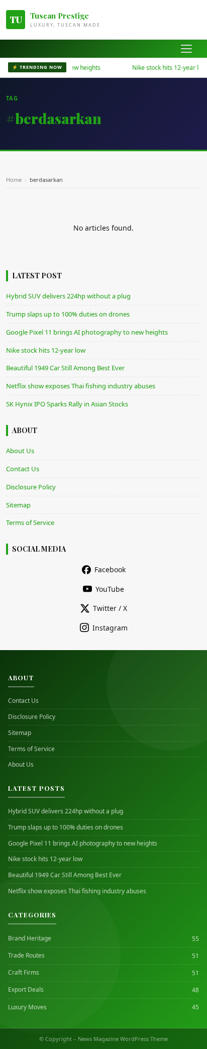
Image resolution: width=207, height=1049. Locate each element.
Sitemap (18, 504)
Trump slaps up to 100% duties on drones (68, 314)
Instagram (110, 628)
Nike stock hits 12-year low (161, 67)
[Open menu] (186, 49)
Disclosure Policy (31, 486)
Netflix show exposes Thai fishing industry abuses (80, 385)
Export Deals (26, 990)
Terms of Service (30, 522)
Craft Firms (23, 973)
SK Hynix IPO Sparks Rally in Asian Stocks (67, 403)
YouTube (109, 589)
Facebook (110, 569)
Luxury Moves (27, 1007)
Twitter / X (110, 608)
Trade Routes (26, 956)
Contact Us (22, 468)
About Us (20, 450)
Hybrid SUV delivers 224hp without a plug (68, 295)
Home (14, 179)
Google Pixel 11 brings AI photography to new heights (87, 332)
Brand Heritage (29, 938)
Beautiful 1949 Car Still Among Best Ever (65, 367)
